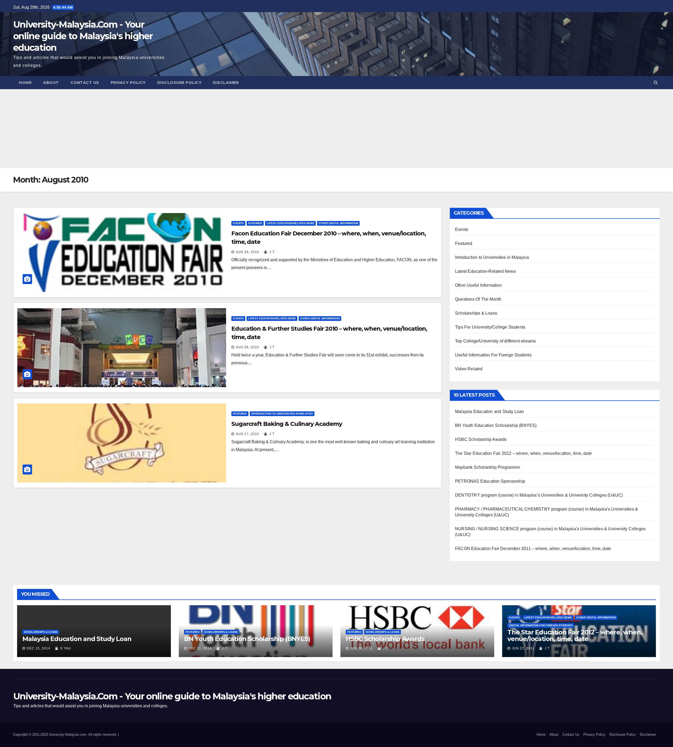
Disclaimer (226, 82)
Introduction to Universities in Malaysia (282, 413)
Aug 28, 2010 (247, 347)
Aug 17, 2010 (247, 434)
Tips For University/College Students (490, 327)
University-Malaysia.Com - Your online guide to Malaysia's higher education (82, 36)
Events (238, 223)
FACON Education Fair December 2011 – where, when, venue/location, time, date (533, 548)
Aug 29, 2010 (247, 252)
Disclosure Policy (179, 82)
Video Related (469, 369)
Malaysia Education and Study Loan (489, 411)
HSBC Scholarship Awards (481, 439)
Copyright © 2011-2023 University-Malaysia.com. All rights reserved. (65, 734)
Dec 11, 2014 (200, 648)
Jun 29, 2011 (361, 648)
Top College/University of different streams (495, 341)
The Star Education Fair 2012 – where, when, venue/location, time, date (523, 453)
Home (25, 82)
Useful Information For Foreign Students (493, 355)
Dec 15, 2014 (38, 648)
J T (271, 252)
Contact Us (84, 82)
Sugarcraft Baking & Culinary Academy (286, 423)
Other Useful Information (338, 223)
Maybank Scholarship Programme (487, 467)
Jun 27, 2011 (523, 648)
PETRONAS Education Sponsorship (490, 481)
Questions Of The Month (478, 299)
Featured (255, 223)
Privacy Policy (128, 82)
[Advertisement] (336, 128)
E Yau (65, 648)
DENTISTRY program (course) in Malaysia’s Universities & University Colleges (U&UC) (539, 495)
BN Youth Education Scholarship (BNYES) (496, 425)
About (51, 82)
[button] (656, 82)
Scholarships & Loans (476, 313)
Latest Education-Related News (290, 223)
